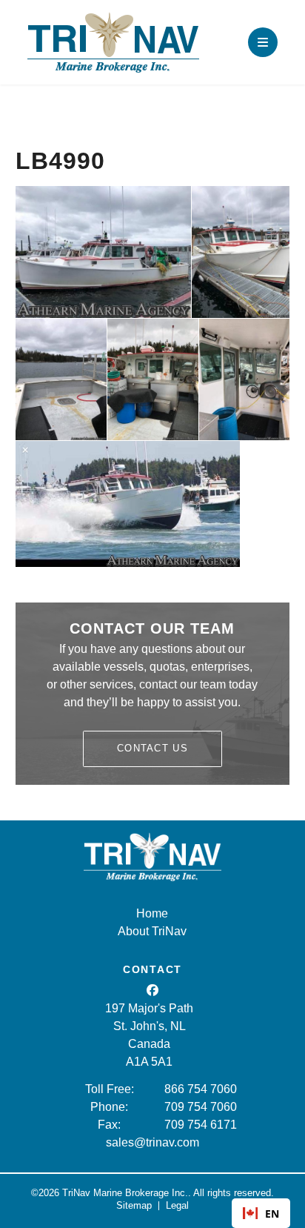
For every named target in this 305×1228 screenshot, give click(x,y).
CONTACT (152, 969)
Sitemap (134, 1205)
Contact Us (152, 748)
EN (272, 1214)
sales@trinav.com (152, 1142)
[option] (261, 1213)
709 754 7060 (200, 1107)
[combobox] (261, 1213)
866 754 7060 (200, 1089)
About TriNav (152, 931)
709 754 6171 (200, 1124)
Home (152, 913)
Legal (177, 1205)
